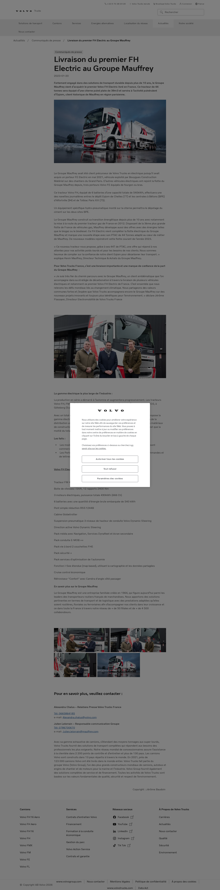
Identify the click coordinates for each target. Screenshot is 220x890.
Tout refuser (110, 469)
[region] (110, 445)
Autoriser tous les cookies (110, 459)
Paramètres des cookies (110, 478)
